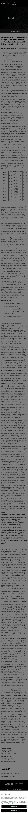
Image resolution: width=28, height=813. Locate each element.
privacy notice (10, 803)
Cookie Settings (14, 806)
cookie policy (18, 803)
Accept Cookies (14, 810)
